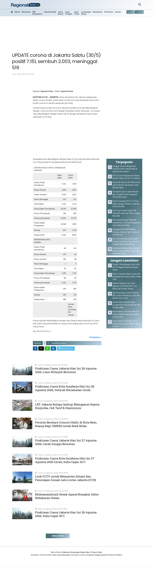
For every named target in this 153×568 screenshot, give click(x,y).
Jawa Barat (60, 13)
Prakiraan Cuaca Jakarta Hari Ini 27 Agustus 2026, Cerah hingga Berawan (66, 442)
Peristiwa (108, 12)
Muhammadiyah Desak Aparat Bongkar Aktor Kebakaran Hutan (67, 496)
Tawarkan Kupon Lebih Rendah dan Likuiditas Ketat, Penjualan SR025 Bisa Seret (125, 194)
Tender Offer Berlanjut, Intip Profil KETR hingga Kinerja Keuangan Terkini (125, 267)
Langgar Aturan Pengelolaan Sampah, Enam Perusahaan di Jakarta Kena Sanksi (124, 169)
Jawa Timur (76, 13)
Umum (118, 12)
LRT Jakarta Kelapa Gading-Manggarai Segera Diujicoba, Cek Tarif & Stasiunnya (67, 406)
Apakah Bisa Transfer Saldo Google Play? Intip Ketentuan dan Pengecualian (126, 305)
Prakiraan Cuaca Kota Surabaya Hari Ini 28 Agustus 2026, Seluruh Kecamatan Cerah (64, 388)
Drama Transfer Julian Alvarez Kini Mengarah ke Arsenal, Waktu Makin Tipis (126, 276)
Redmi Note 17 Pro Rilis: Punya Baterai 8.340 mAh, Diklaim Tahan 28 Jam (126, 323)
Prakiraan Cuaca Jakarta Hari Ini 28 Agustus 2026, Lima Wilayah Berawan (66, 370)
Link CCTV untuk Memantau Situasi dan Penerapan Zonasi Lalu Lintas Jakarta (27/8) (65, 478)
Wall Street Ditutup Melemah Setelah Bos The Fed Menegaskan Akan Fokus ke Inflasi (126, 222)
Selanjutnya (94, 337)
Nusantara (98, 12)
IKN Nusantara (37, 13)
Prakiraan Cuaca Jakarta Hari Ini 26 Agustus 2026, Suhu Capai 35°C (66, 514)
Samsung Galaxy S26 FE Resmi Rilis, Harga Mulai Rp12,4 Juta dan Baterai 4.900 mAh (126, 295)
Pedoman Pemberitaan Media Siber (76, 552)
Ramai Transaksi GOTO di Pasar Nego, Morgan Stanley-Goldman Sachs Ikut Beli (125, 204)
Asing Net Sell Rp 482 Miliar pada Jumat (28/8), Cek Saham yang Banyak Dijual (126, 185)
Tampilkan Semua (59, 343)
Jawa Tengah (68, 13)
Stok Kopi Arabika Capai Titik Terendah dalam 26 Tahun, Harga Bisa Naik (126, 213)
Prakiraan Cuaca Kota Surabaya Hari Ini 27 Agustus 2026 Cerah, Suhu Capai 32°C (64, 460)
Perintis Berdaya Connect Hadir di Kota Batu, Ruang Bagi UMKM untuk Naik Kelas (66, 424)
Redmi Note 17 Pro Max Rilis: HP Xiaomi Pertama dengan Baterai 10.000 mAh (125, 314)
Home (17, 12)
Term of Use (55, 552)
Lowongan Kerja (86, 13)
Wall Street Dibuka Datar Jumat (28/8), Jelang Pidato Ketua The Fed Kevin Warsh (125, 251)
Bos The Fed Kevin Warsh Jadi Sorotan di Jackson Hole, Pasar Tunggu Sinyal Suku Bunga (125, 241)
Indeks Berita (58, 536)
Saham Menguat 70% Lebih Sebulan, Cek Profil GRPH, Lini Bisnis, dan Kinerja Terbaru (124, 286)
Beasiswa (26, 12)
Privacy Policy (96, 552)
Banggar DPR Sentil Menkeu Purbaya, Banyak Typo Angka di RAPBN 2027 (125, 232)
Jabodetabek (50, 12)
